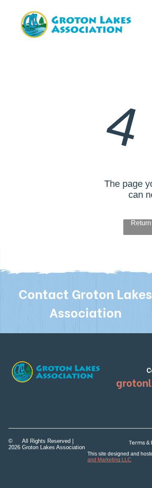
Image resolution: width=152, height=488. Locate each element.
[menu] (139, 20)
